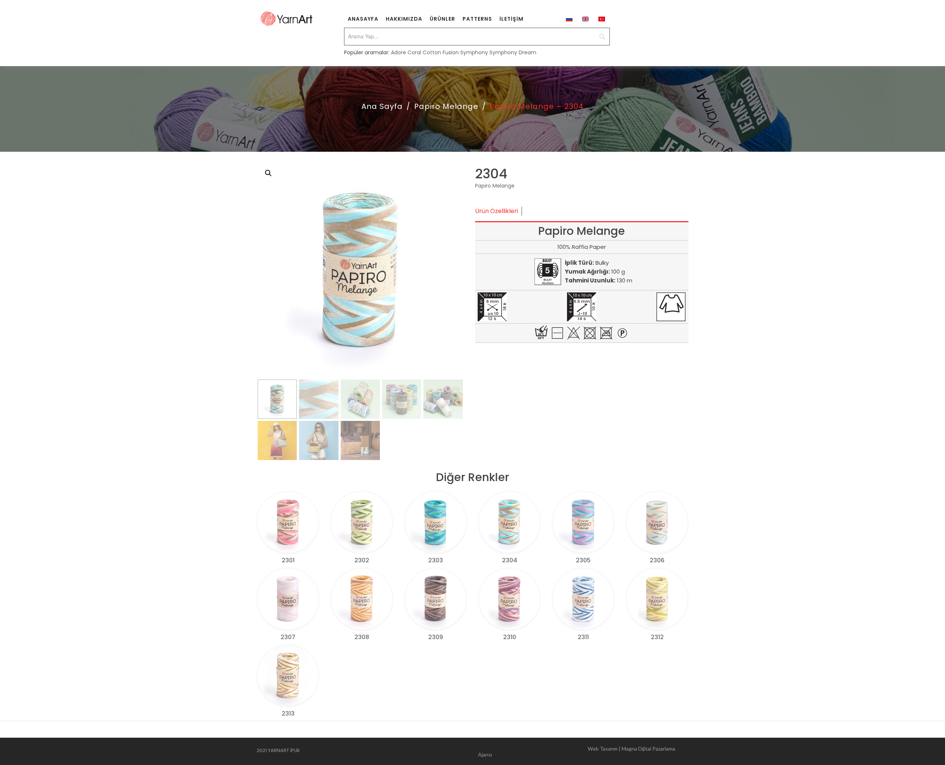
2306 (657, 560)
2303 (435, 560)
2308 (361, 637)
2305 (583, 560)
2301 (288, 560)
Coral (414, 52)
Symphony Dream (512, 52)
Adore (398, 52)
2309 (435, 637)
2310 (509, 637)
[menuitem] (363, 18)
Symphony (474, 52)
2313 (288, 713)
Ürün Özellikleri (496, 211)
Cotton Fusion (441, 52)
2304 (509, 560)
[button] (268, 173)
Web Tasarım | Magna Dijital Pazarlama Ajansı (576, 751)
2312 (657, 637)
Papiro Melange (446, 106)
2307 (288, 637)
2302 (361, 560)
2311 (583, 637)
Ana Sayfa (382, 106)
